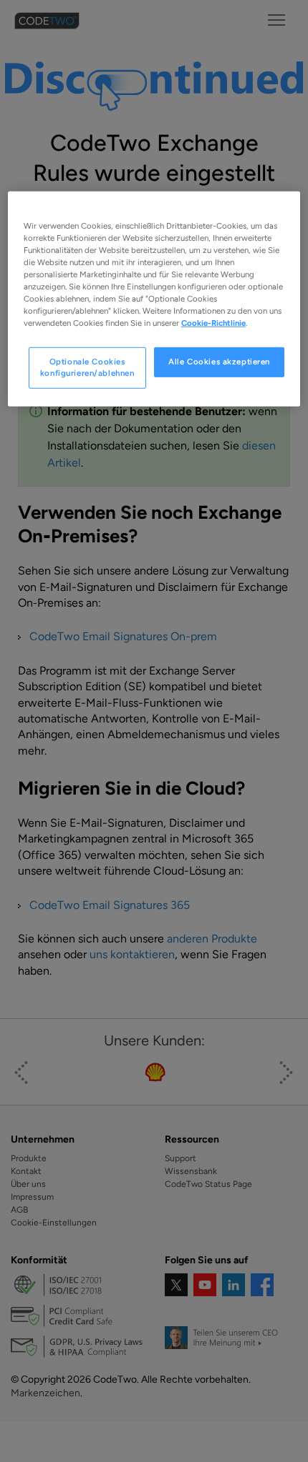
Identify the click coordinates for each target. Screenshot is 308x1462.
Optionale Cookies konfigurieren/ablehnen (87, 367)
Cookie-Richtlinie (213, 323)
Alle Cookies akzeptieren (219, 362)
